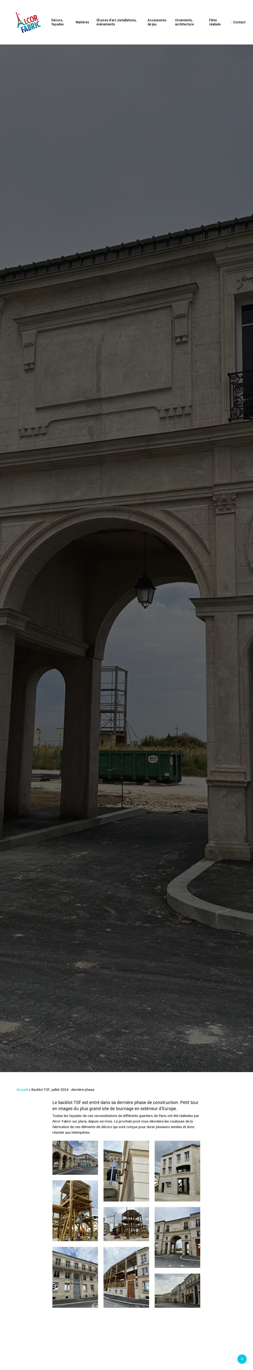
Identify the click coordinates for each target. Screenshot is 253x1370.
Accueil (22, 1089)
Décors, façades (126, 580)
